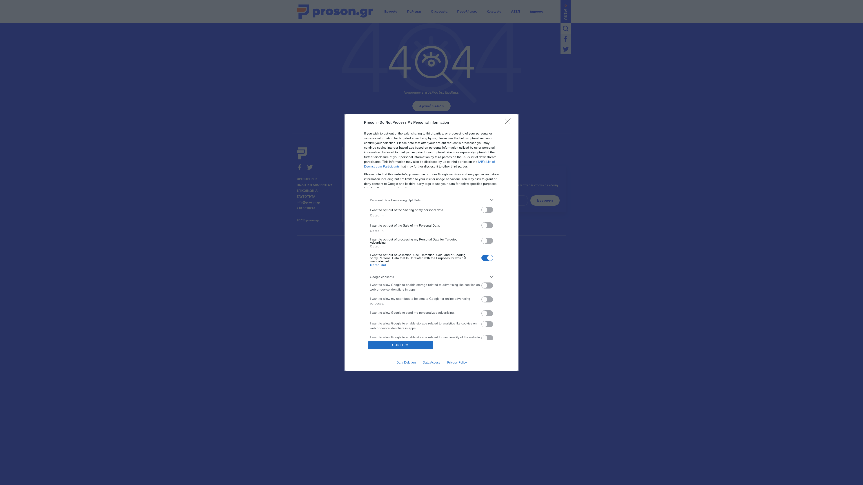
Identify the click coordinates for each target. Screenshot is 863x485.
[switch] (487, 210)
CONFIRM (400, 345)
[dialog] (431, 242)
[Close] (509, 123)
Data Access (431, 362)
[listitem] (431, 200)
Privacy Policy (457, 362)
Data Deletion (406, 362)
